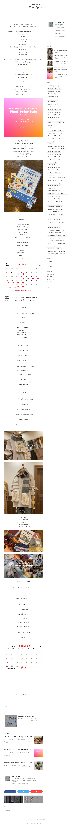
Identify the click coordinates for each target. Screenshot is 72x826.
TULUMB (51, 86)
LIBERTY (57, 219)
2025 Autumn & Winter (54, 167)
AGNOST (51, 122)
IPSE (62, 217)
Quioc (58, 91)
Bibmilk (50, 243)
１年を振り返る (59, 240)
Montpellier (61, 214)
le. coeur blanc (52, 104)
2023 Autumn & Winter (54, 117)
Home (13, 13)
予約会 (51, 230)
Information (60, 238)
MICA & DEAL (61, 246)
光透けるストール (61, 170)
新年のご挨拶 (52, 138)
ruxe (57, 86)
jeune (50, 225)
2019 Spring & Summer (54, 227)
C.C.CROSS (52, 130)
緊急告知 (51, 170)
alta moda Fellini (53, 99)
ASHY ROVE (62, 149)
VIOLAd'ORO (60, 230)
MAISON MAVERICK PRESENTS (56, 146)
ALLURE (51, 248)
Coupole (59, 201)
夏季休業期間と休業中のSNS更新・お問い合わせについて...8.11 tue (19, 762)
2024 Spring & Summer (54, 109)
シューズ (60, 222)
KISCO (62, 133)
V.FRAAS (59, 175)
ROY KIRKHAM (60, 209)
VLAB (60, 138)
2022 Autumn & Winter (54, 120)
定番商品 (51, 206)
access (45, 13)
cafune (51, 141)
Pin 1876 (64, 193)
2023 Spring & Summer (54, 112)
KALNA (50, 172)
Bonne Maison (60, 122)
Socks (50, 125)
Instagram (27, 13)
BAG (50, 232)
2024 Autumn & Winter (54, 114)
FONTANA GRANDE (58, 212)
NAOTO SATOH (52, 162)
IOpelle (50, 143)
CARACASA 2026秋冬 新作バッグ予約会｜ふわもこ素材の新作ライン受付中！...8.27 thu (24, 737)
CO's (50, 198)
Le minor (60, 130)
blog (19, 13)
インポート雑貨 (52, 214)
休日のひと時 (60, 253)
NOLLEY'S (51, 188)
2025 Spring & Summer (54, 107)
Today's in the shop (53, 204)
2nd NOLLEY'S (52, 149)
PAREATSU (62, 235)
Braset (57, 198)
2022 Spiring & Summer (54, 128)
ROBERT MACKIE (60, 243)
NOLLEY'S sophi (53, 133)
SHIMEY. (51, 175)
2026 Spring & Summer (54, 88)
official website (36, 13)
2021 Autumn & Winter (54, 135)
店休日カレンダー (53, 96)
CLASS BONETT (53, 217)
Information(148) (6, 706)
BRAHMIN (61, 251)
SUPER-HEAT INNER (54, 190)
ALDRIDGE (52, 235)
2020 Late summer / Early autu (55, 180)
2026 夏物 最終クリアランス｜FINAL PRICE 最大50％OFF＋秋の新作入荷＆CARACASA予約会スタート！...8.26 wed (30, 749)
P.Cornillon (51, 177)
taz (50, 219)
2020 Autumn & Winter (54, 156)
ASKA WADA (59, 141)
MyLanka (51, 246)
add (57, 193)
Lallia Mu (51, 91)
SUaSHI (51, 193)
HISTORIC (59, 159)
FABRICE (51, 209)
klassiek (59, 206)
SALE (50, 240)
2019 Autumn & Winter (54, 196)
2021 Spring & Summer (54, 154)
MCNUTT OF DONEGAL (54, 183)
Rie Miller (51, 159)
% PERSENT (52, 164)
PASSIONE (52, 251)
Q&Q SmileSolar (52, 101)
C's (49, 212)
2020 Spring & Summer (54, 185)
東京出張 (58, 232)
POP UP (51, 201)
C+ (59, 248)
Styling (51, 253)
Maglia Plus (51, 93)
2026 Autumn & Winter (54, 151)
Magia (57, 172)
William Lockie (61, 177)
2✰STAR (51, 222)
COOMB (51, 238)
